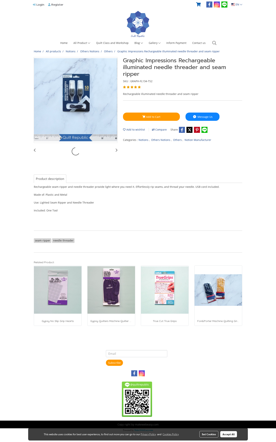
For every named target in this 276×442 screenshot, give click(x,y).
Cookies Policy (171, 434)
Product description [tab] (50, 179)
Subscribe (114, 363)
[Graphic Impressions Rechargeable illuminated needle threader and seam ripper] (75, 100)
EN (237, 4)
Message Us (205, 117)
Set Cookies (209, 434)
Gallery (153, 43)
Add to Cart (152, 117)
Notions (144, 140)
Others (177, 140)
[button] (214, 43)
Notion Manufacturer (198, 140)
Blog (137, 43)
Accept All (228, 434)
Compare (161, 129)
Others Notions (161, 140)
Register (57, 4)
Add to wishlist (135, 129)
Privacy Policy (148, 434)
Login (40, 4)
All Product (80, 43)
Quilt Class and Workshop (112, 43)
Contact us (199, 43)
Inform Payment (176, 43)
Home (64, 43)
